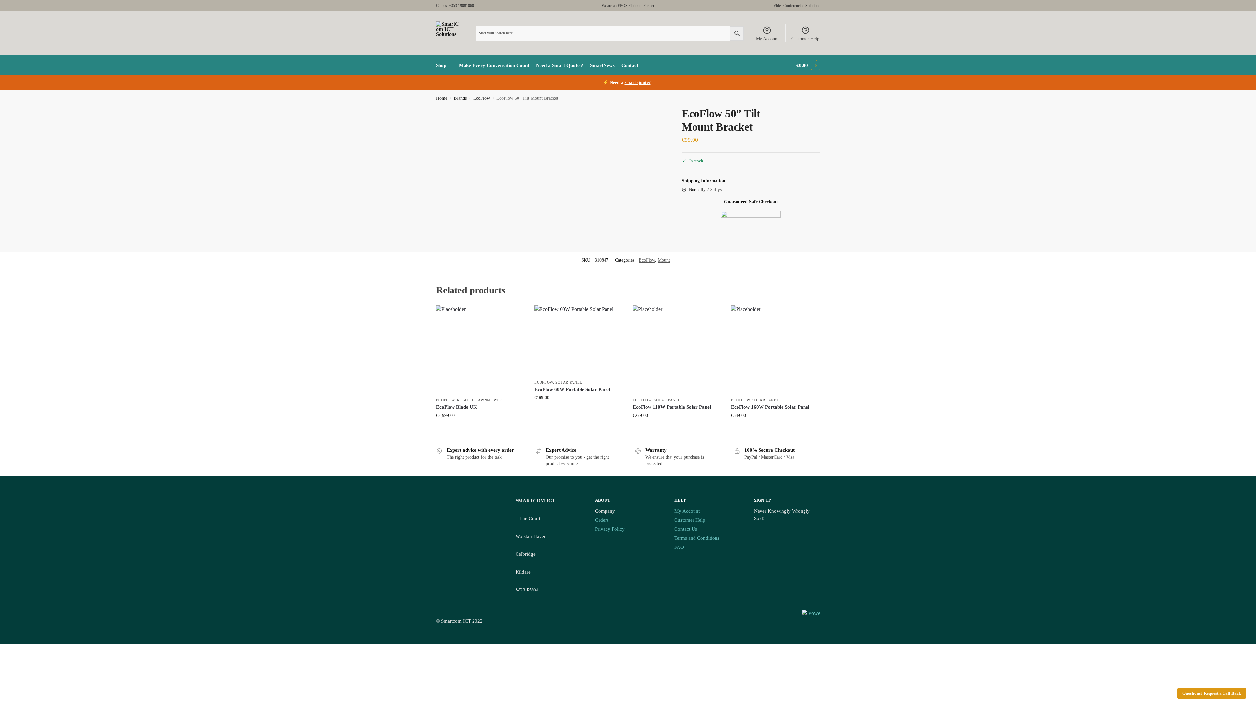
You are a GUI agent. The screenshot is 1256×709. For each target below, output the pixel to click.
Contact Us (685, 529)
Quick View (480, 429)
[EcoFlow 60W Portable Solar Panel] (578, 340)
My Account (767, 38)
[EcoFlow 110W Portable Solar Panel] (677, 349)
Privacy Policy (610, 529)
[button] (808, 65)
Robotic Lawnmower (479, 400)
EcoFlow (481, 98)
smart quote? (638, 82)
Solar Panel (568, 382)
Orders (602, 520)
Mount (664, 260)
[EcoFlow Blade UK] (480, 349)
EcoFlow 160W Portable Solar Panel (770, 407)
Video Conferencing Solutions (796, 5)
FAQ (679, 547)
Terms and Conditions (696, 538)
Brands (460, 98)
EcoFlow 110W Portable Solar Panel (672, 407)
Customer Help (805, 38)
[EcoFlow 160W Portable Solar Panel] (775, 349)
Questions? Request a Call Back (1211, 693)
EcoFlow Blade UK (456, 407)
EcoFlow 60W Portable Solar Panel (572, 389)
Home (441, 98)
